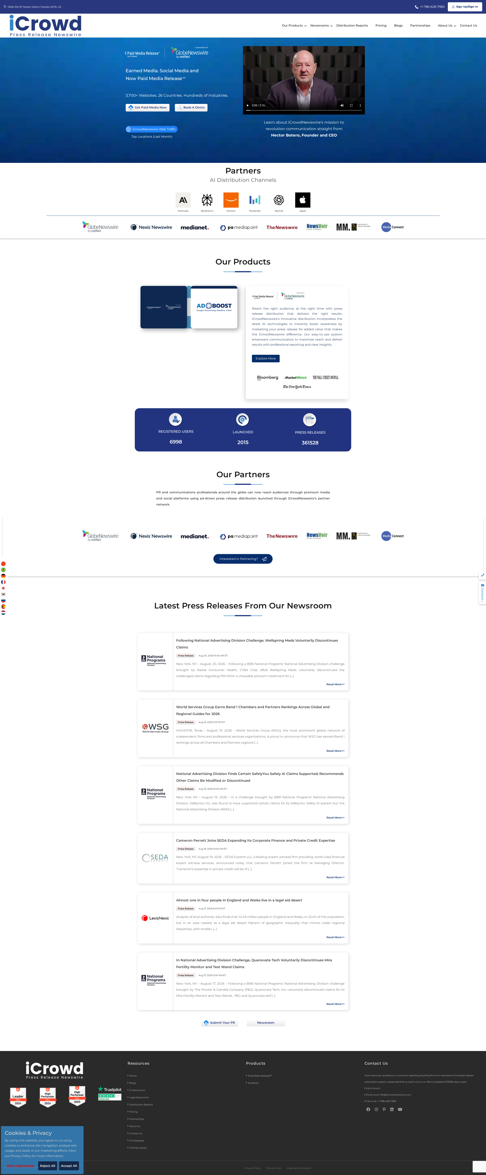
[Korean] (3, 594)
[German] (3, 575)
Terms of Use (273, 1168)
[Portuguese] (3, 569)
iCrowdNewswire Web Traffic (154, 129)
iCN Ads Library (138, 1147)
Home (133, 1075)
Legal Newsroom (139, 1097)
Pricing (381, 25)
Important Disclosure (299, 1168)
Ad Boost (253, 1083)
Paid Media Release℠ (260, 1075)
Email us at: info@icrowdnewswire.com (388, 1094)
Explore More (266, 358)
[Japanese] (3, 587)
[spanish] (3, 606)
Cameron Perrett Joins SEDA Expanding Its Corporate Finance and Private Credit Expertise (255, 840)
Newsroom (265, 1022)
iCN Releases (136, 1140)
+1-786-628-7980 (432, 7)
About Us (445, 25)
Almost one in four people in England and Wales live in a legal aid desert (239, 900)
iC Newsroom (137, 1090)
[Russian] (3, 600)
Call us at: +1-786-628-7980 (381, 1101)
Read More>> (336, 684)
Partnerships (420, 25)
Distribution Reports (352, 25)
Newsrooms (319, 25)
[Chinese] (3, 563)
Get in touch (373, 1088)
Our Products (292, 25)
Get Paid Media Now (150, 107)
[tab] (163, 307)
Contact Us (468, 25)
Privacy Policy (253, 1168)
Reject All (47, 1166)
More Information (20, 1166)
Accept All (69, 1166)
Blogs (398, 25)
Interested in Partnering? (239, 559)
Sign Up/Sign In (466, 6)
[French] (3, 581)
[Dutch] (3, 612)
